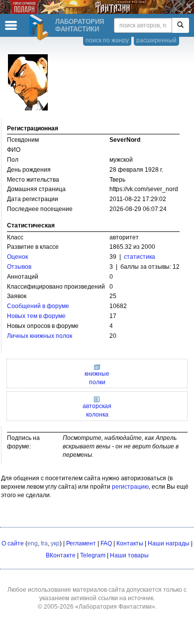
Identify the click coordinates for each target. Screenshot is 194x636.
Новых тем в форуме (36, 316)
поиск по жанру (107, 40)
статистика (139, 256)
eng (32, 543)
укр (55, 543)
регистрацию (130, 486)
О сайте (12, 543)
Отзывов (19, 266)
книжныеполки (97, 377)
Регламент (81, 543)
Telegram (92, 555)
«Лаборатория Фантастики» (115, 606)
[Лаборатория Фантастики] (40, 27)
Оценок (17, 256)
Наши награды (169, 543)
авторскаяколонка (97, 410)
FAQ (106, 543)
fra (44, 543)
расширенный (156, 40)
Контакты (129, 543)
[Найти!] (180, 25)
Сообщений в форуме (38, 306)
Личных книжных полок (39, 335)
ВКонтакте (61, 555)
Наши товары (129, 555)
